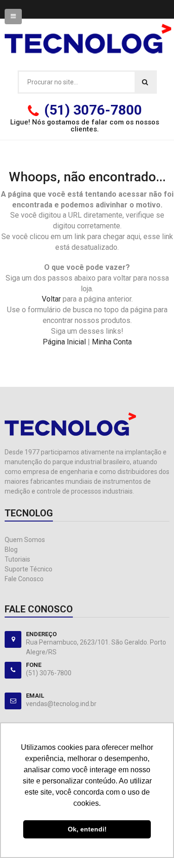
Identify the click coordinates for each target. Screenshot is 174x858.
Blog (11, 549)
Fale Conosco (24, 579)
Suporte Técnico (28, 569)
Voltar (51, 299)
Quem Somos (25, 539)
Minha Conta (112, 341)
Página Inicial (64, 341)
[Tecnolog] (88, 33)
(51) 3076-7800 (93, 110)
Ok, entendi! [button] (87, 829)
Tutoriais (17, 559)
